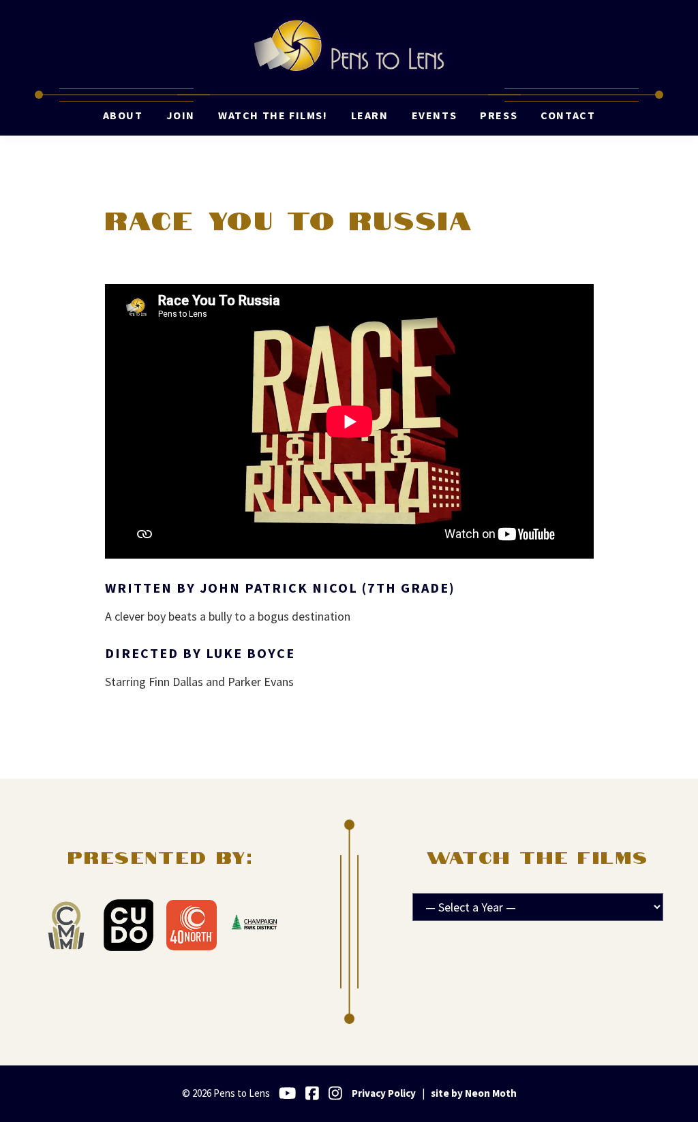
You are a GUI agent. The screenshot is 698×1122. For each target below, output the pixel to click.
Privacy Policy (384, 1093)
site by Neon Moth (474, 1093)
